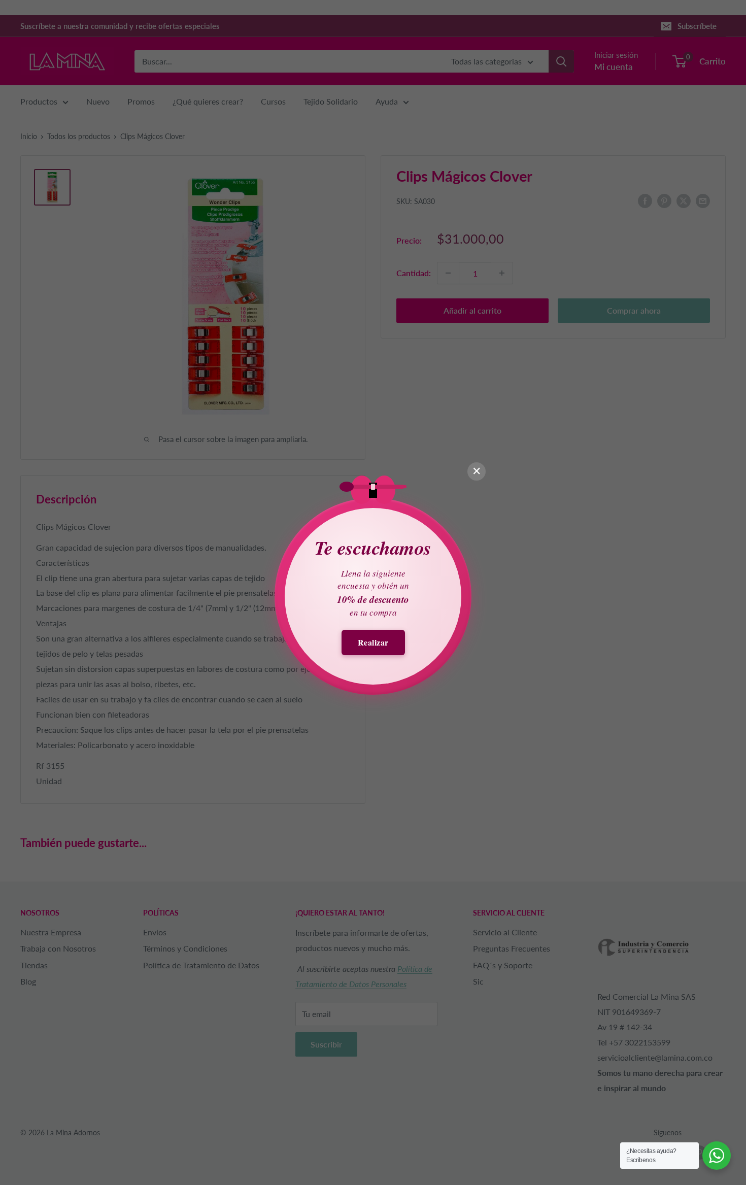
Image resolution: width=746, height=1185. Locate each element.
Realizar (373, 642)
